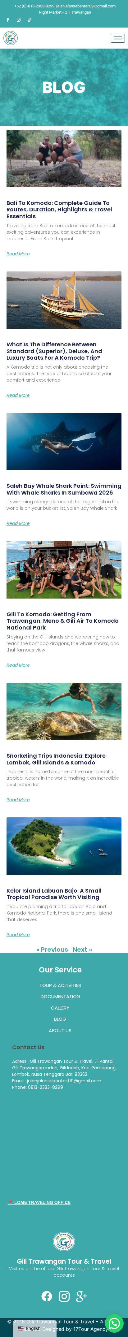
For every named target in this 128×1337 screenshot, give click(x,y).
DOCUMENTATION (60, 996)
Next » (82, 949)
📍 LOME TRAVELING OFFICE (39, 1202)
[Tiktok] (29, 19)
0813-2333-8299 (45, 1087)
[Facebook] (7, 19)
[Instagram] (18, 19)
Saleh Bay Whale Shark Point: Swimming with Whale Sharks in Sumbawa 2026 (64, 489)
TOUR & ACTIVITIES (60, 985)
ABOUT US (60, 1030)
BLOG (60, 1019)
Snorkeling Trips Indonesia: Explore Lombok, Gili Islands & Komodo (56, 759)
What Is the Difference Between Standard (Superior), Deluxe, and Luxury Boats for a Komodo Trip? (54, 350)
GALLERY (60, 1008)
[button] (114, 1323)
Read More (18, 254)
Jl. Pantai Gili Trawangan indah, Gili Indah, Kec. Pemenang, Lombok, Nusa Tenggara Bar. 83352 (64, 1067)
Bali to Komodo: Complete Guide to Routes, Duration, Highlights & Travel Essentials (59, 209)
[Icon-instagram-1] (64, 1296)
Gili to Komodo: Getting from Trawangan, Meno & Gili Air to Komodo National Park (63, 620)
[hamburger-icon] (118, 38)
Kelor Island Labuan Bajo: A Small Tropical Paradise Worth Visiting (54, 894)
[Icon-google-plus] (81, 1296)
